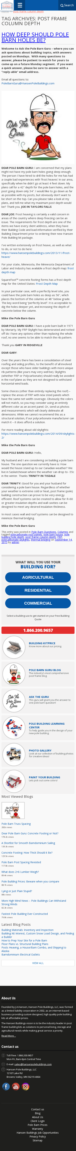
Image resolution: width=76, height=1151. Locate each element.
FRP (59, 537)
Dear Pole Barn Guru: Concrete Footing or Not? (29, 833)
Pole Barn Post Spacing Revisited (21, 862)
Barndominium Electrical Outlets (20, 954)
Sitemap (37, 1140)
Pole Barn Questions (43, 532)
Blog (37, 1113)
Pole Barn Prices (37, 1125)
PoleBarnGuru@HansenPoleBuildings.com (27, 83)
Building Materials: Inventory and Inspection (27, 930)
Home (5, 11)
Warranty (37, 1128)
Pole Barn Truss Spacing (16, 823)
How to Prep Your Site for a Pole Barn (24, 940)
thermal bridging (40, 539)
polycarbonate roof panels (26, 534)
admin (15, 542)
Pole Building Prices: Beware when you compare (30, 881)
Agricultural (38, 577)
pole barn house (53, 534)
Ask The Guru (39, 697)
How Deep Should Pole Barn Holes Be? (35, 37)
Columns (63, 532)
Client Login (38, 1121)
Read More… (8, 1035)
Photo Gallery (40, 750)
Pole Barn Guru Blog (45, 670)
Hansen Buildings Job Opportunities (38, 1132)
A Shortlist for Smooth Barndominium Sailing (28, 843)
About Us (37, 1117)
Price (42, 643)
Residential (38, 590)
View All (38, 963)
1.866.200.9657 (38, 630)
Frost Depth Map (47, 283)
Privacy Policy (38, 1136)
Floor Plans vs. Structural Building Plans (24, 944)
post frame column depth (40, 537)
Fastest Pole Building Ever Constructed (24, 914)
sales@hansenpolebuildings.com (33, 1064)
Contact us (37, 1109)
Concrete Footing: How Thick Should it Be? (26, 852)
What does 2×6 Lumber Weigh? (20, 872)
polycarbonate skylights (15, 539)
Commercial (38, 603)
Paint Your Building (44, 777)
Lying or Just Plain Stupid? (16, 891)
